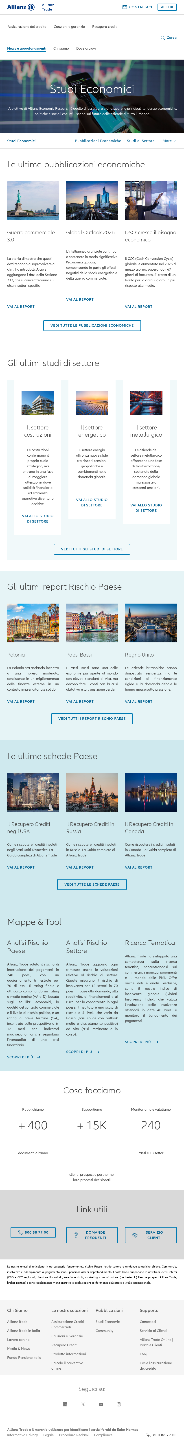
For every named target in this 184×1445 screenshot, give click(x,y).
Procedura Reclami (74, 1435)
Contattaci (148, 1322)
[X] (83, 1404)
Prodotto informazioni (68, 1354)
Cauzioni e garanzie (69, 26)
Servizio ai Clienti (153, 1331)
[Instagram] (119, 1404)
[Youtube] (101, 1404)
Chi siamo (61, 48)
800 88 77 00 (165, 1435)
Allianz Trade (17, 1322)
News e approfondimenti (26, 48)
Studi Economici (108, 1322)
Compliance (103, 1435)
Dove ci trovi (86, 48)
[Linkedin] (65, 1404)
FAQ (143, 1354)
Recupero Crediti (64, 1345)
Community (105, 1331)
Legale (48, 1435)
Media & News (18, 1348)
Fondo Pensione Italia (24, 1357)
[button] (168, 37)
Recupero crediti (105, 26)
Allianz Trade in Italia (23, 1331)
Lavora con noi (19, 1340)
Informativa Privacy (22, 1435)
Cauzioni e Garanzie (67, 1336)
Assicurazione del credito (27, 26)
